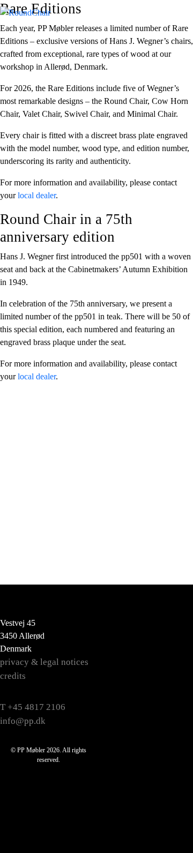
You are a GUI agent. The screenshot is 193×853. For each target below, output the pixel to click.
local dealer (37, 195)
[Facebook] (169, 626)
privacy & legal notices (44, 662)
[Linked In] (169, 706)
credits (13, 676)
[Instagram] (169, 653)
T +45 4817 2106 (32, 707)
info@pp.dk (23, 721)
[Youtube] (169, 679)
